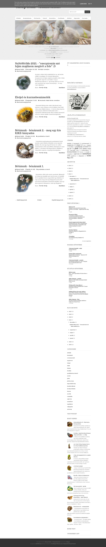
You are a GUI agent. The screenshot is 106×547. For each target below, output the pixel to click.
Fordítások (61, 18)
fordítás (71, 148)
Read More (62, 89)
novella (87, 153)
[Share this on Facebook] (39, 89)
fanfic (68, 367)
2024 (70, 170)
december (72, 178)
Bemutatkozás (27, 18)
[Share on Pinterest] (45, 89)
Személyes (52, 18)
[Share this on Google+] (43, 89)
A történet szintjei (78, 467)
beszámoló (42, 102)
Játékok (69, 18)
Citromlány (71, 238)
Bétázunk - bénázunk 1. (29, 168)
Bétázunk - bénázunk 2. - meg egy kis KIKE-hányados (38, 133)
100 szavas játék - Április (80, 488)
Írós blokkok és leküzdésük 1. (81, 519)
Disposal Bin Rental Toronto (69, 545)
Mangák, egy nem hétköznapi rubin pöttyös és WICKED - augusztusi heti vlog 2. (79, 211)
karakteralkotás (85, 152)
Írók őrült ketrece (71, 91)
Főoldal (18, 18)
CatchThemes (38, 545)
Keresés (87, 12)
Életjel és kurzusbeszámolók (32, 99)
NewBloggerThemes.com (57, 545)
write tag (69, 411)
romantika (69, 155)
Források (84, 18)
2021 (70, 175)
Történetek (37, 18)
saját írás (76, 155)
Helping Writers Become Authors (77, 293)
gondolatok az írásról (43, 138)
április (71, 191)
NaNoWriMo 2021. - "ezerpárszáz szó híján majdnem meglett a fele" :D (37, 67)
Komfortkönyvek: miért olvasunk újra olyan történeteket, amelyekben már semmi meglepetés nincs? (78, 226)
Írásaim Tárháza (73, 231)
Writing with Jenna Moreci (75, 286)
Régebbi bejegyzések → (58, 201)
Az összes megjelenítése (86, 242)
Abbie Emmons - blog (74, 301)
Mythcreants (72, 274)
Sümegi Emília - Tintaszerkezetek (52, 543)
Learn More (83, 3)
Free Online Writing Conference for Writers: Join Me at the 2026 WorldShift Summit (78, 296)
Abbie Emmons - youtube (75, 280)
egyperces (70, 147)
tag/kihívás (73, 157)
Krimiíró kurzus (72, 251)
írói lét (69, 150)
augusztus (72, 185)
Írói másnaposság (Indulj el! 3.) (76, 239)
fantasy (89, 147)
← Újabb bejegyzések (21, 201)
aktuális (69, 145)
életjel (41, 71)
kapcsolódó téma (74, 152)
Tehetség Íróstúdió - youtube (76, 262)
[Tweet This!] (41, 89)
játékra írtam (87, 150)
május (71, 188)
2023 (70, 173)
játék (76, 150)
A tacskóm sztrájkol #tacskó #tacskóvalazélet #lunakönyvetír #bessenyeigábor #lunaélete (77, 219)
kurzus (51, 102)
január (71, 194)
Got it (90, 3)
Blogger (68, 543)
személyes (46, 71)
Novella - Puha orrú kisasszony (81, 477)
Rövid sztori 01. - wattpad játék (81, 508)
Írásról (45, 18)
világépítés (81, 157)
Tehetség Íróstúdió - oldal (75, 250)
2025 (70, 167)
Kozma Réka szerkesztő (75, 255)
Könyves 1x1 (72, 208)
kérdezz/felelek (72, 153)
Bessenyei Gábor (73, 216)
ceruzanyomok (85, 145)
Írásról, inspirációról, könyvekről (77, 224)
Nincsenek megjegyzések (24, 73)
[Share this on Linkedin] (46, 89)
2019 (70, 200)
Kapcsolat (77, 18)
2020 (70, 197)
